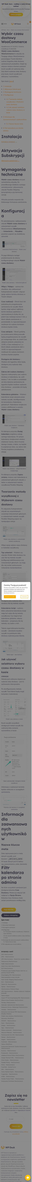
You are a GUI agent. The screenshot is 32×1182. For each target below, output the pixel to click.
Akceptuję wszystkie (10, 596)
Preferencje (24, 596)
